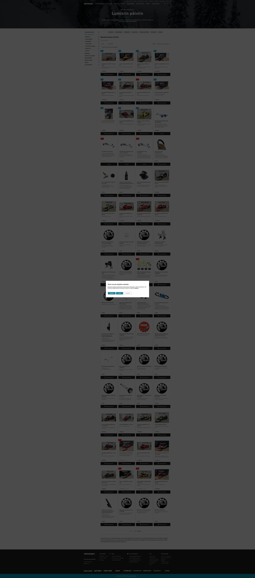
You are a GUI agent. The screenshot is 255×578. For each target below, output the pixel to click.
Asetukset (136, 288)
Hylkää (119, 293)
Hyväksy (111, 293)
